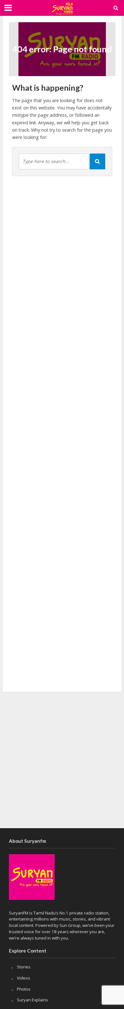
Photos (24, 989)
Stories (24, 967)
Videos (23, 978)
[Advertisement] (62, 760)
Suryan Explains (32, 1000)
